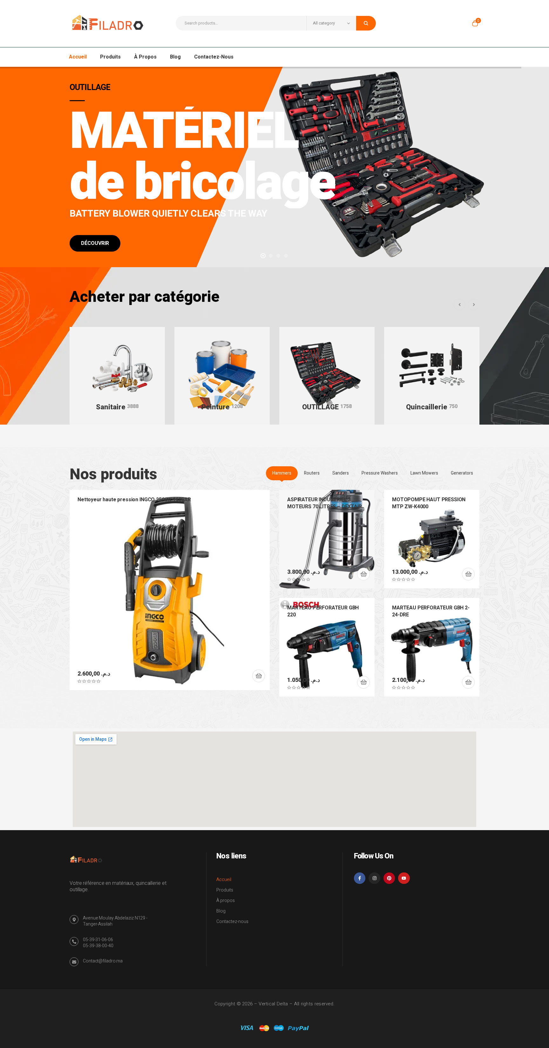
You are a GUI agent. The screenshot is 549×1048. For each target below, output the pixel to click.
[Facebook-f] (359, 878)
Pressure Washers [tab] (380, 473)
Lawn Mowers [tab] (424, 473)
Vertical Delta (273, 1003)
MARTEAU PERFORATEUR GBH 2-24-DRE (431, 611)
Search (366, 23)
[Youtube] (404, 878)
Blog (221, 911)
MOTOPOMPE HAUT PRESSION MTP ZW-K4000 (428, 503)
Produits (224, 890)
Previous (459, 304)
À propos (225, 900)
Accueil (223, 879)
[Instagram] (374, 878)
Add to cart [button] (258, 676)
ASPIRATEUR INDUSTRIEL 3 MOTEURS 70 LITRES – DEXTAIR (324, 503)
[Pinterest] (389, 878)
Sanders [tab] (340, 473)
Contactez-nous (232, 921)
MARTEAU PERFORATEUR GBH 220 (323, 611)
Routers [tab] (312, 473)
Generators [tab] (462, 473)
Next (473, 304)
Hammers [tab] (281, 473)
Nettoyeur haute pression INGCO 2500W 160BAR (134, 499)
